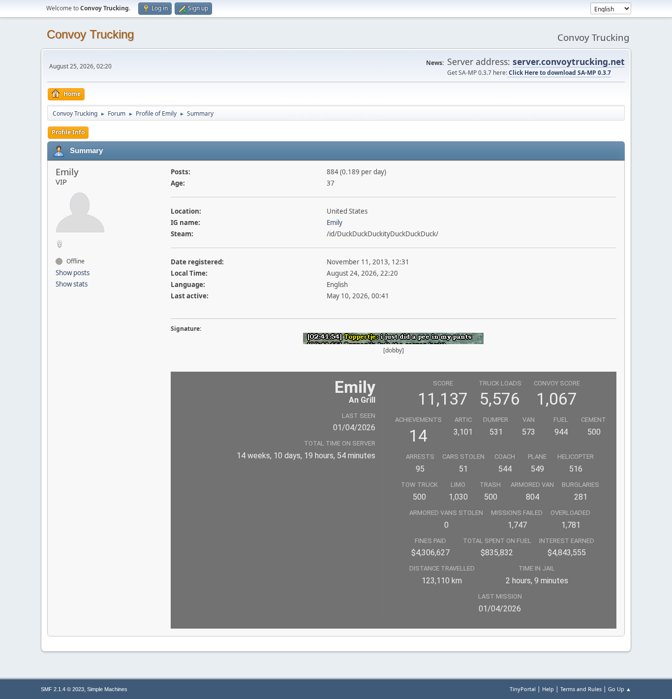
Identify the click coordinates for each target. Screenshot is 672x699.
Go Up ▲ (619, 689)
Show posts (73, 272)
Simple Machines (107, 689)
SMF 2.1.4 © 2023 (62, 689)
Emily (334, 222)
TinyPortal (523, 689)
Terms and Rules (581, 689)
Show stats (72, 284)
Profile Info (68, 132)
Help (548, 689)
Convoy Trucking (90, 34)
